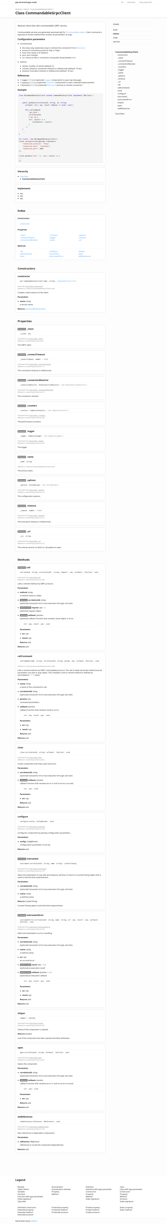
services (116, 41)
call (21, 251)
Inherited (131, 2)
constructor (25, 224)
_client (22, 235)
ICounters (50, 82)
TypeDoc (34, 1221)
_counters (53, 235)
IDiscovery (80, 48)
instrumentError (56, 256)
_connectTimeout (27, 237)
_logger (52, 237)
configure (53, 251)
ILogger (47, 80)
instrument (54, 254)
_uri (80, 240)
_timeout (82, 237)
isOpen (82, 251)
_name (52, 240)
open (81, 254)
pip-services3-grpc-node (26, 2)
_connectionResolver (29, 240)
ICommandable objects (76, 32)
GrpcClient (24, 176)
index (115, 37)
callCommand (26, 254)
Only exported (145, 2)
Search (115, 2)
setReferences (85, 256)
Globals (18, 9)
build (115, 29)
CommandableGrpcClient (41, 9)
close (22, 256)
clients (26, 9)
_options (82, 235)
